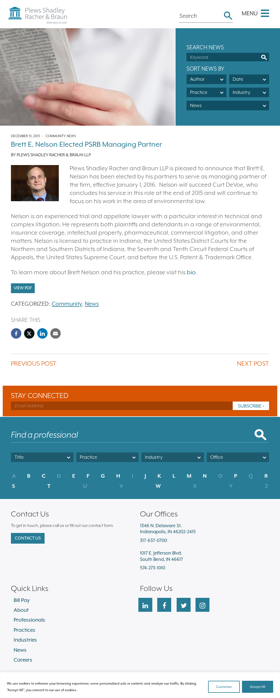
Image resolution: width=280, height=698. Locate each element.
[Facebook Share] (16, 333)
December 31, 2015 (25, 136)
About (21, 610)
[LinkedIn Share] (42, 333)
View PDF (23, 287)
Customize (224, 687)
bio (191, 272)
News (71, 136)
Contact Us (28, 538)
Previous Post (34, 363)
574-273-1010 (152, 567)
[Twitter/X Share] (29, 333)
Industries (25, 640)
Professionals (29, 620)
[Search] (228, 16)
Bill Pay (22, 600)
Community (55, 136)
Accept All (257, 687)
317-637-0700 (153, 540)
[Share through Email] (55, 333)
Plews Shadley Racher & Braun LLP (54, 154)
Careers (23, 660)
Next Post (253, 363)
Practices (24, 630)
